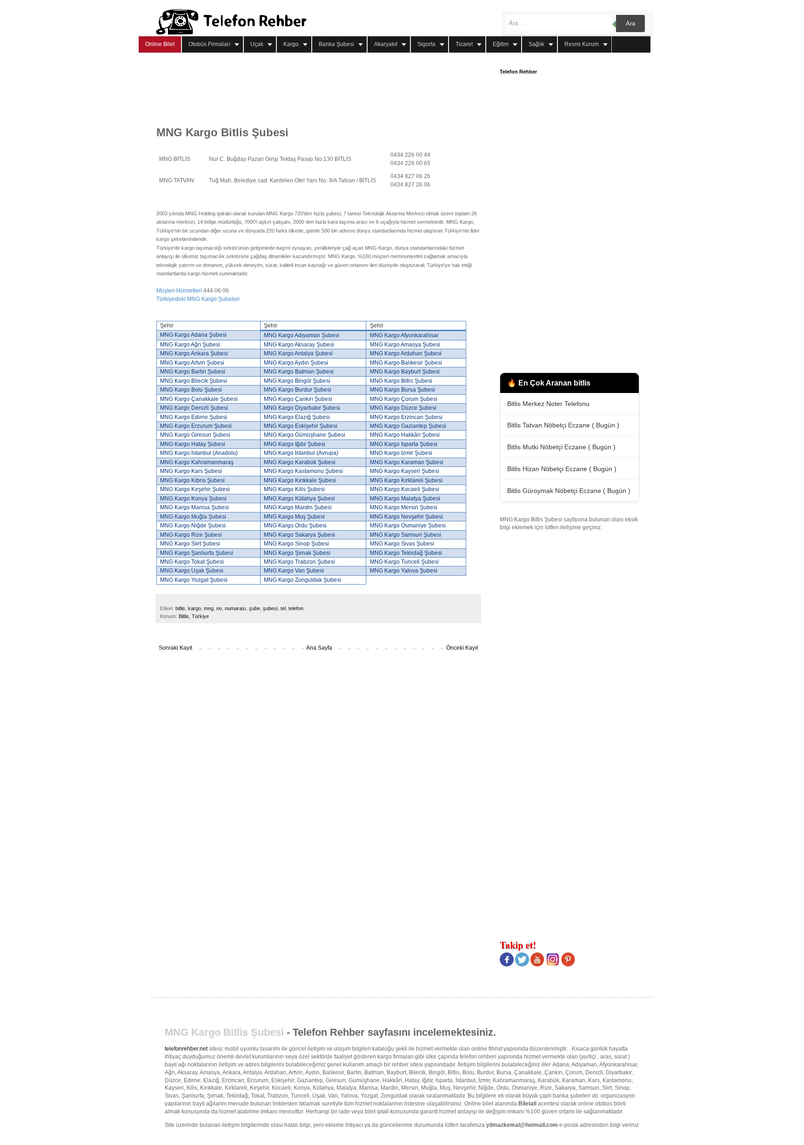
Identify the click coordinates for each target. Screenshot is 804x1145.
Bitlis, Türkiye (194, 616)
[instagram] (553, 964)
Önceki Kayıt (462, 648)
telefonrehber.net (186, 1048)
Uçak (256, 44)
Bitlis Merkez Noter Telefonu (548, 403)
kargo (194, 608)
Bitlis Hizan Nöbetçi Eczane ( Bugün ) (561, 469)
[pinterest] (568, 964)
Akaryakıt (385, 44)
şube (254, 608)
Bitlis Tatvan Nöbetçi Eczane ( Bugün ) (563, 425)
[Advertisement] (325, 90)
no (219, 608)
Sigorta (426, 44)
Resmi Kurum (581, 44)
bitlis (180, 608)
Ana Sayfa (319, 648)
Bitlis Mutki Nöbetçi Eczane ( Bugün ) (561, 447)
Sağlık (536, 44)
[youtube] (537, 964)
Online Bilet (159, 44)
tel (283, 608)
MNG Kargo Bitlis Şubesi (224, 1032)
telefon (295, 608)
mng (209, 608)
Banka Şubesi (336, 44)
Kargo (291, 44)
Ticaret (464, 44)
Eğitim (501, 44)
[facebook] (507, 964)
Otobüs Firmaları (209, 44)
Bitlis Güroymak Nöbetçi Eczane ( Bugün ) (568, 490)
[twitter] (522, 964)
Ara (630, 23)
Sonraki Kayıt (175, 648)
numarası (235, 608)
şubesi (270, 608)
